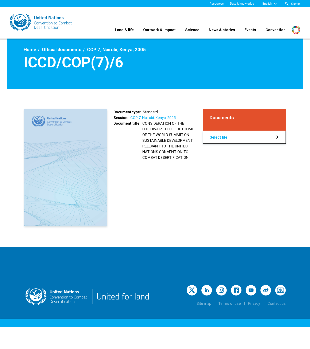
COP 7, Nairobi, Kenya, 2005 (153, 117)
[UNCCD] (41, 22)
